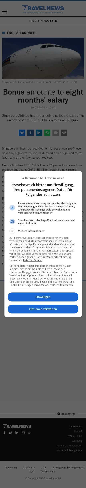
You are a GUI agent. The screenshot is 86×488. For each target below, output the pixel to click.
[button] (43, 231)
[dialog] (43, 244)
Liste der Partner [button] (32, 260)
